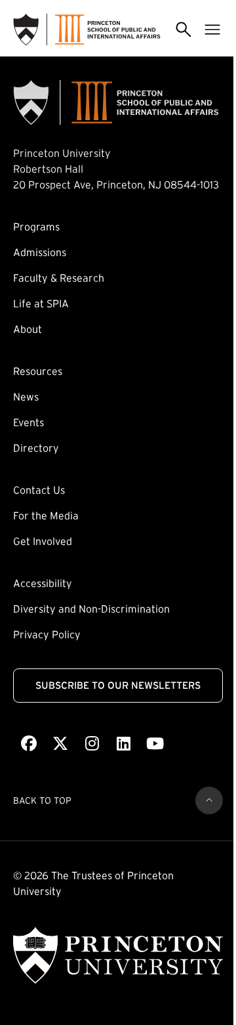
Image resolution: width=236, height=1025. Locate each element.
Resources (37, 371)
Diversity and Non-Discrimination (91, 609)
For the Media (46, 515)
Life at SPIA (41, 303)
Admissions (39, 252)
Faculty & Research (58, 278)
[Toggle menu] (212, 30)
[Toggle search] (183, 30)
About (27, 329)
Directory (36, 448)
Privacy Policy (47, 634)
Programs (36, 226)
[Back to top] (209, 800)
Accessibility (42, 583)
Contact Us (39, 490)
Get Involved (42, 541)
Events (28, 422)
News (26, 397)
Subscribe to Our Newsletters (118, 685)
